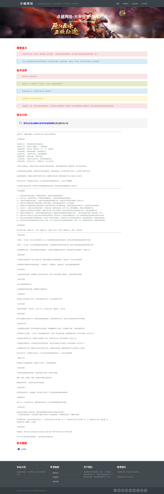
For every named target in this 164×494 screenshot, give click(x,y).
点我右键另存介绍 (61, 123)
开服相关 (126, 3)
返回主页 (56, 473)
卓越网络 (50, 490)
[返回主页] (27, 3)
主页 (117, 3)
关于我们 (144, 3)
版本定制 (135, 3)
